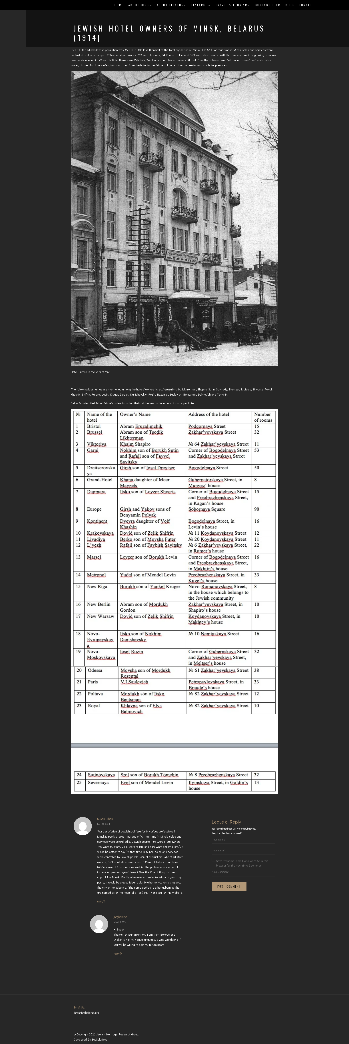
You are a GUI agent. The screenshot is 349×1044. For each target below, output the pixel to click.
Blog (290, 5)
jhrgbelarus (120, 917)
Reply (100, 901)
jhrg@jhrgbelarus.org (86, 1012)
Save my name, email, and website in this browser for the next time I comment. (242, 863)
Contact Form (268, 5)
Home (119, 5)
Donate (305, 5)
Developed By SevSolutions (90, 1039)
